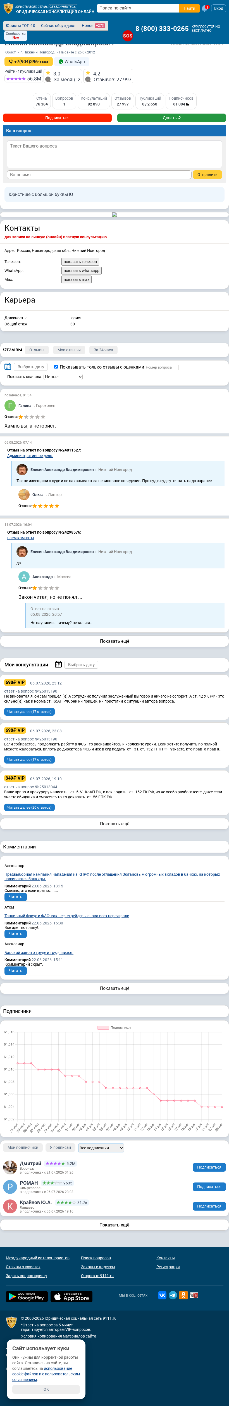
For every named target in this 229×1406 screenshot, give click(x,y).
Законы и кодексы (98, 1267)
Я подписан (60, 1147)
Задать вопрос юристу (26, 1276)
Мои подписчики (23, 1147)
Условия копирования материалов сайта (58, 1336)
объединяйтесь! (62, 7)
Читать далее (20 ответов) (29, 807)
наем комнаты (20, 538)
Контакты (165, 1258)
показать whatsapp (81, 270)
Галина (25, 405)
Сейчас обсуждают (58, 25)
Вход (218, 8)
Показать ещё (114, 641)
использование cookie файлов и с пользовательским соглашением (46, 1374)
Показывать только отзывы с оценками (101, 367)
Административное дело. (30, 455)
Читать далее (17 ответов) (29, 712)
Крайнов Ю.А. (36, 1202)
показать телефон (80, 261)
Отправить (207, 174)
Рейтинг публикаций (23, 71)
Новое (93, 25)
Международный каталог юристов (38, 1258)
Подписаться (57, 118)
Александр (43, 577)
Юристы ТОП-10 (20, 25)
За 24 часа (103, 350)
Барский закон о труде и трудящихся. (38, 952)
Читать (15, 897)
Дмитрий (30, 1163)
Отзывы (36, 350)
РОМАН (29, 1183)
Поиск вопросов (96, 1258)
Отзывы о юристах (23, 1267)
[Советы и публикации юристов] (8, 8)
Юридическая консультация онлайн (54, 11)
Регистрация (168, 1267)
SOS (127, 35)
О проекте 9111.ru (97, 1276)
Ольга (38, 494)
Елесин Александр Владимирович (62, 469)
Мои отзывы (69, 350)
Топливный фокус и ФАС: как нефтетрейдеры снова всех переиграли (66, 916)
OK (46, 1389)
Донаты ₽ (172, 118)
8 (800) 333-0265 (162, 29)
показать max (76, 279)
